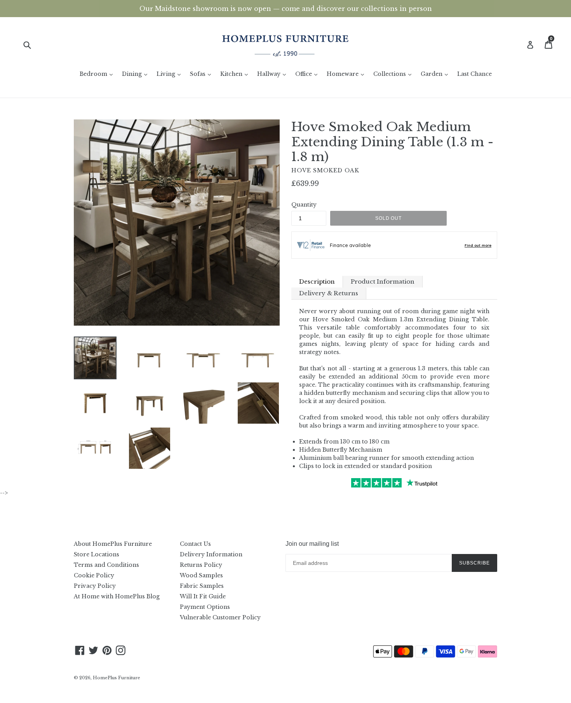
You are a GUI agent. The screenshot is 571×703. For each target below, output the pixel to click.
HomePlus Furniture (116, 677)
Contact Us (195, 543)
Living (171, 73)
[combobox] (32, 44)
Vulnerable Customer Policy (220, 617)
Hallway (273, 73)
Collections (394, 73)
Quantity (304, 204)
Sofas (202, 73)
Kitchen (236, 73)
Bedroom (98, 73)
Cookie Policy (94, 575)
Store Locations (96, 554)
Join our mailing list (312, 543)
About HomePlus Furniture (113, 543)
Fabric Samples (202, 585)
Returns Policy (201, 564)
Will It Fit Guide (203, 596)
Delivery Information (211, 554)
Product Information (382, 281)
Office (308, 73)
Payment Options (205, 606)
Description (317, 281)
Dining (136, 73)
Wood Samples (201, 575)
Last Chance (474, 73)
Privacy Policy (95, 585)
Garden (436, 73)
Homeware (347, 73)
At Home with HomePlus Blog (117, 596)
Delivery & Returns (328, 293)
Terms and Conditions (106, 564)
